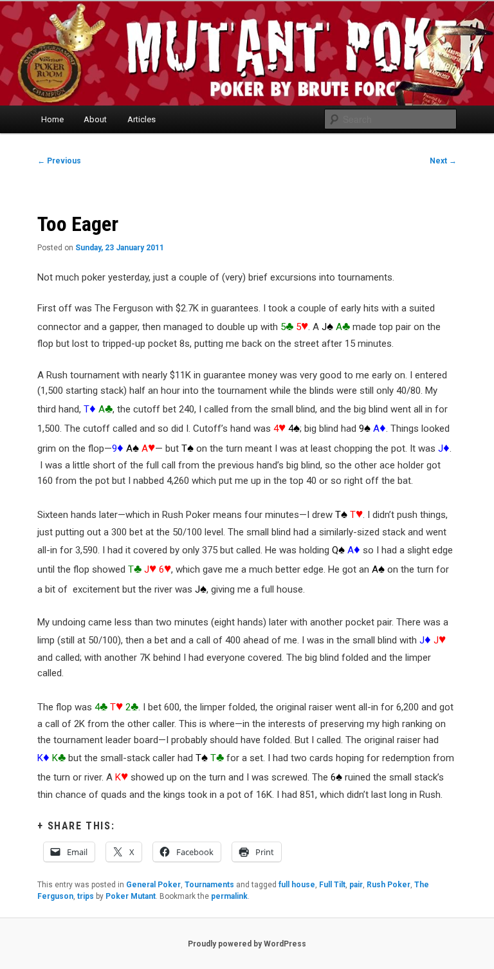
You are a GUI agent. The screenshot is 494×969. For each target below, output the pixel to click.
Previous (59, 160)
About (95, 119)
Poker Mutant (130, 896)
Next (443, 160)
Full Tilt (332, 884)
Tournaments (209, 884)
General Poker (153, 884)
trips (85, 896)
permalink (229, 896)
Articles (141, 119)
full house (297, 884)
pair (356, 884)
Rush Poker (388, 884)
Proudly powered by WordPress (247, 943)
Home (52, 119)
